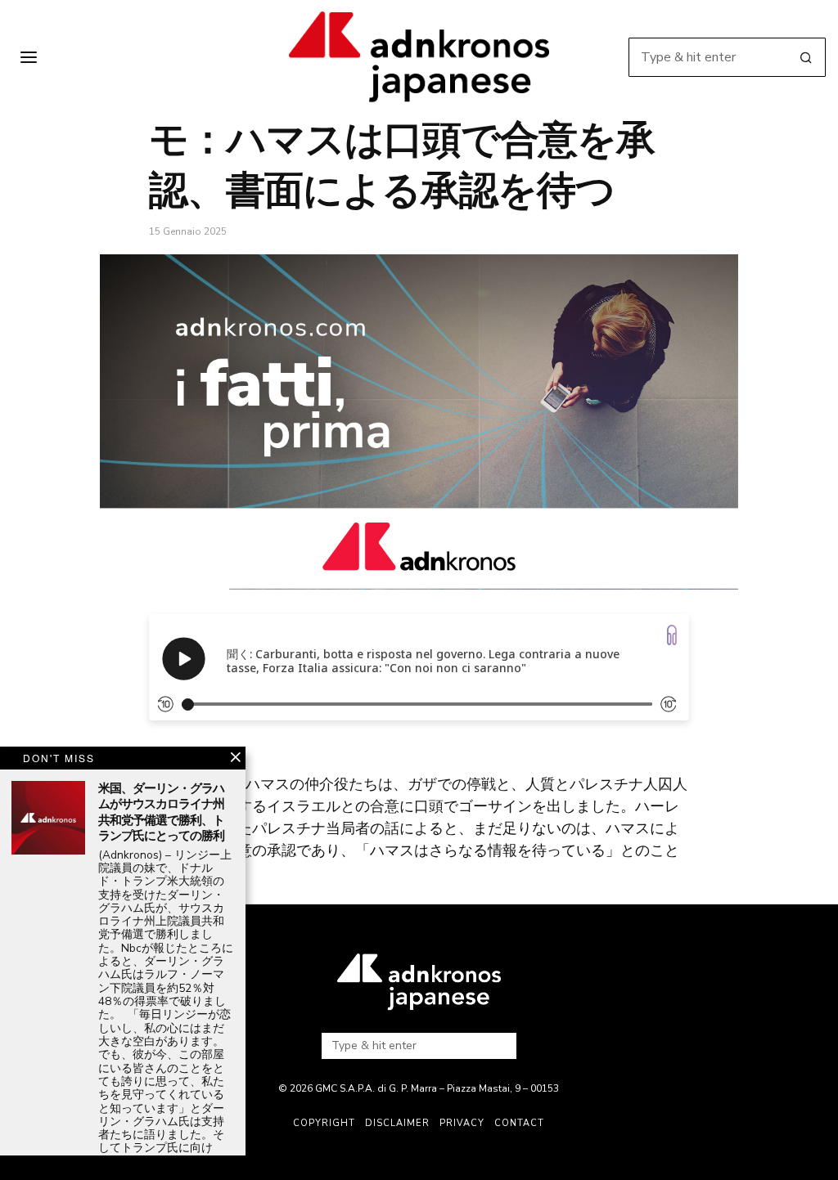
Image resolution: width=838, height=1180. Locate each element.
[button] (806, 57)
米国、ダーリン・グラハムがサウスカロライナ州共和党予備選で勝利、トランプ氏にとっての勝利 (161, 813)
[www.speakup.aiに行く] (672, 635)
